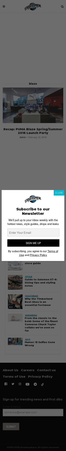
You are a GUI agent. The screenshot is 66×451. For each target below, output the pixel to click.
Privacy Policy (38, 255)
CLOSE (59, 192)
